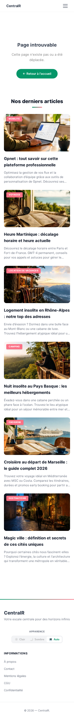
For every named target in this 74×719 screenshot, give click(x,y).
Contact (9, 668)
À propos (10, 661)
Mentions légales (15, 676)
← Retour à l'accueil (37, 74)
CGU (7, 683)
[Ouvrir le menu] (65, 6)
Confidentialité (13, 690)
